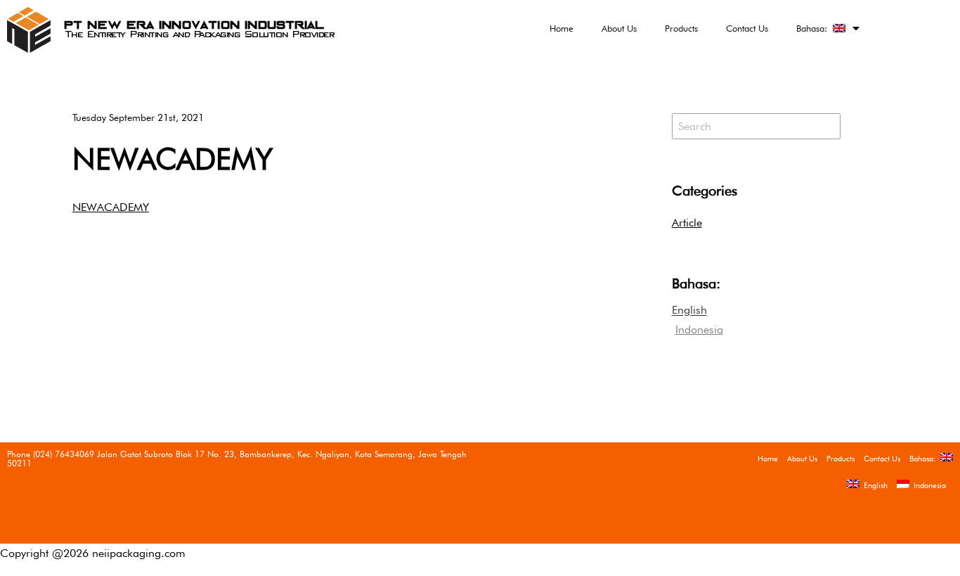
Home (561, 28)
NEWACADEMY (172, 159)
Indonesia (927, 485)
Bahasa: (814, 28)
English (874, 485)
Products (681, 28)
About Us (619, 28)
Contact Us (747, 28)
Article (687, 222)
